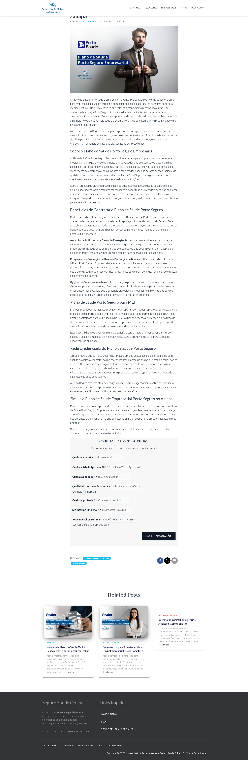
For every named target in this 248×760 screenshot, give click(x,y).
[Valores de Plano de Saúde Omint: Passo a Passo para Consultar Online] (68, 621)
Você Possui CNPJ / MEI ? (88, 519)
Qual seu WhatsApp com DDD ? (91, 467)
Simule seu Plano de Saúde (117, 729)
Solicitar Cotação (158, 535)
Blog (184, 8)
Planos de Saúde (169, 8)
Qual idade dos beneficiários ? (91, 486)
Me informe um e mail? (86, 509)
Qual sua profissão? (84, 500)
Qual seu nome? (82, 457)
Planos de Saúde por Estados (97, 558)
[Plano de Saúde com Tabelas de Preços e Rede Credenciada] (53, 8)
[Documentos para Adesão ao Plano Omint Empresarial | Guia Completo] (124, 621)
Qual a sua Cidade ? (84, 476)
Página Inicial (135, 8)
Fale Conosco (197, 8)
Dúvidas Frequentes (111, 643)
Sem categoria (79, 563)
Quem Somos (151, 8)
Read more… (72, 672)
